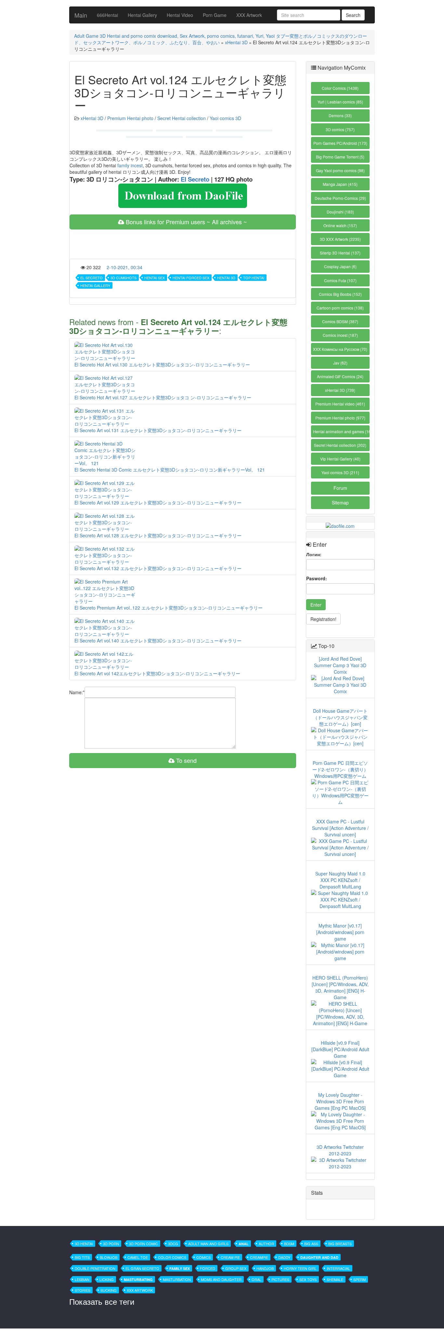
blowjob (108, 1257)
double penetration (95, 1268)
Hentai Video (180, 15)
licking (106, 1279)
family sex (179, 1268)
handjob (265, 1268)
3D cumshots (124, 277)
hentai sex (154, 277)
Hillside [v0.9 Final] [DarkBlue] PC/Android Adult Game (340, 1049)
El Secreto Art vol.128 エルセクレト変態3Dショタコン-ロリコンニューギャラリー (158, 535)
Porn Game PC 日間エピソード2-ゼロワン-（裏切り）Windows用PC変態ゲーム (340, 769)
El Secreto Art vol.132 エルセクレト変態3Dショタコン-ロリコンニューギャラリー (158, 568)
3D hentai (84, 1243)
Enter (315, 604)
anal (244, 1243)
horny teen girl (300, 1268)
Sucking (108, 1290)
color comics (172, 1257)
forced (207, 1268)
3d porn (111, 1243)
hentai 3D (226, 277)
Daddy (284, 1257)
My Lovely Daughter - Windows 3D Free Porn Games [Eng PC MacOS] (340, 1101)
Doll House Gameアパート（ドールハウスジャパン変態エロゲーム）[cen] (340, 717)
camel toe (137, 1257)
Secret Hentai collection (181, 118)
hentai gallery (95, 285)
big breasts (340, 1243)
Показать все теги (101, 1301)
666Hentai (107, 15)
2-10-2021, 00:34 (124, 267)
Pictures (280, 1279)
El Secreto (195, 179)
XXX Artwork (249, 15)
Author (266, 1243)
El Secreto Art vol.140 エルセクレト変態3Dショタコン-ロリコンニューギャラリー (158, 640)
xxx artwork (140, 1290)
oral (256, 1279)
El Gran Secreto (142, 1268)
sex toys (308, 1279)
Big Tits (82, 1257)
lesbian (82, 1279)
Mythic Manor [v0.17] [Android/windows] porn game (340, 932)
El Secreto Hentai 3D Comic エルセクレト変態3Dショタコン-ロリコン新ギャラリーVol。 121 (169, 469)
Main (80, 15)
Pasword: (316, 578)
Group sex (235, 1268)
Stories (82, 1290)
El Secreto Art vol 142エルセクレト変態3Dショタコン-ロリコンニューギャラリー (157, 673)
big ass (311, 1243)
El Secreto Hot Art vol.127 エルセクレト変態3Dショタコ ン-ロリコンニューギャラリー (162, 397)
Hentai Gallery (142, 15)
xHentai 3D (236, 42)
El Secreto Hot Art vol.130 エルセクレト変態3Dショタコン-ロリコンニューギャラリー (162, 364)
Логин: (313, 554)
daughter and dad (319, 1257)
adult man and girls (208, 1243)
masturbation (177, 1279)
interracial (338, 1268)
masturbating (138, 1279)
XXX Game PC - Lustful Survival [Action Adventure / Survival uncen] (340, 828)
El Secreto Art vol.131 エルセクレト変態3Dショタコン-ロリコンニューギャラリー (158, 430)
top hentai (253, 277)
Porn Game (215, 15)
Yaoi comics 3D (225, 118)
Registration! (323, 619)
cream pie (230, 1257)
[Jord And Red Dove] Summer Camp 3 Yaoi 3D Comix (340, 665)
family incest (130, 165)
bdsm (289, 1243)
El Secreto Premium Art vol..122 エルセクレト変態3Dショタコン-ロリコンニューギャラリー (168, 607)
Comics (203, 1257)
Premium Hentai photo (130, 118)
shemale (335, 1279)
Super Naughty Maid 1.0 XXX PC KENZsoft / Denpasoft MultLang (340, 880)
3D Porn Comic (143, 1243)
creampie (259, 1257)
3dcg (173, 1243)
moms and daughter (221, 1279)
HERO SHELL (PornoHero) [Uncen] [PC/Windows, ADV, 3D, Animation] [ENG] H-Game (340, 987)
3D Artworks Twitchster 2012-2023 (340, 1150)
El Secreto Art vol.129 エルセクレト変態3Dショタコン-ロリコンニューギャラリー (158, 502)
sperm (359, 1279)
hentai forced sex (191, 277)
